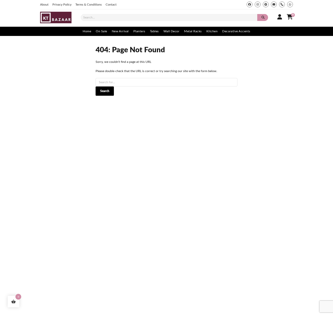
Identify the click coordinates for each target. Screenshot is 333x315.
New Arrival (120, 31)
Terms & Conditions (88, 4)
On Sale (101, 31)
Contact (111, 4)
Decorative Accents (236, 31)
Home (87, 31)
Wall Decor (171, 31)
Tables (154, 31)
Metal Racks (193, 31)
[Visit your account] (279, 17)
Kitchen (212, 31)
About (44, 4)
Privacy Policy (61, 4)
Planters (139, 31)
